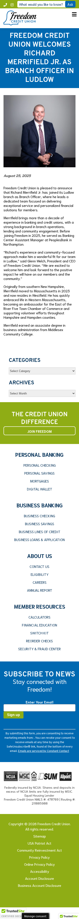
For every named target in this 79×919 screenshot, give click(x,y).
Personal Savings (39, 473)
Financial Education (39, 625)
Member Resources (39, 606)
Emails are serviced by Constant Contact (43, 751)
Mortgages (39, 481)
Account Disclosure (39, 878)
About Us (39, 555)
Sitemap (39, 836)
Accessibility (39, 871)
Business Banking (39, 505)
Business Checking (39, 516)
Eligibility (39, 574)
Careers (40, 582)
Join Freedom (39, 431)
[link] (20, 23)
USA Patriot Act (39, 843)
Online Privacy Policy (39, 864)
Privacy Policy (39, 857)
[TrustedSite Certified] (13, 912)
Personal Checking (39, 465)
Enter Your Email (39, 702)
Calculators (39, 617)
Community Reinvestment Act (39, 850)
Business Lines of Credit (39, 531)
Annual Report (39, 590)
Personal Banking (39, 454)
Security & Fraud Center (39, 648)
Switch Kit (39, 633)
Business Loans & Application (39, 539)
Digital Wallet (39, 489)
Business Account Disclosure (39, 885)
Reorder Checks (39, 641)
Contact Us (39, 566)
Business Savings (39, 523)
